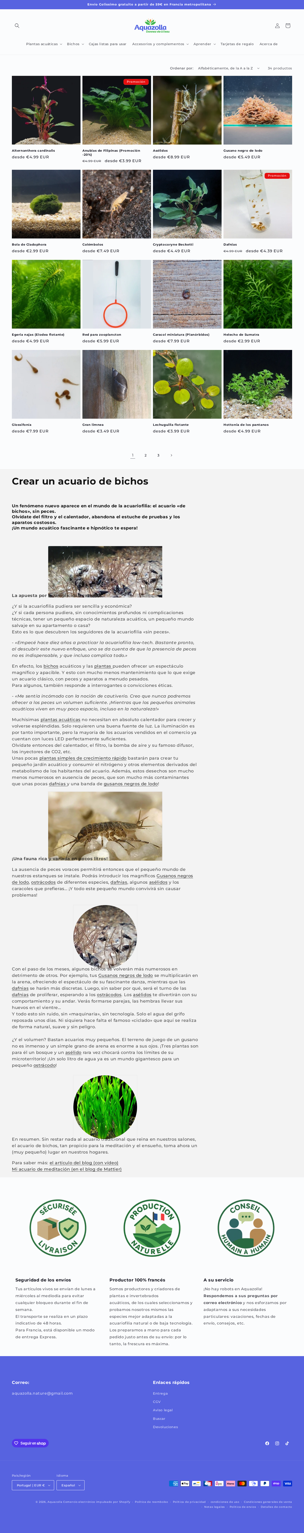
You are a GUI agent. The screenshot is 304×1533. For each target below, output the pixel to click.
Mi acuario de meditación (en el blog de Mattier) (67, 1169)
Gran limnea (93, 425)
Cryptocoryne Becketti (173, 244)
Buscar (159, 1419)
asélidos (158, 882)
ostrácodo (44, 1065)
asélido (73, 1052)
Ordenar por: (181, 68)
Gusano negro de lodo (243, 150)
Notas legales (214, 1507)
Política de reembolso (151, 1502)
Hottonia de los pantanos (246, 425)
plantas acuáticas (61, 719)
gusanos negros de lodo (131, 783)
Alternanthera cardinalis (33, 150)
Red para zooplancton (101, 334)
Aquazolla (55, 1502)
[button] (17, 25)
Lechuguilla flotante (171, 425)
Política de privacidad (189, 1502)
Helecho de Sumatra (241, 334)
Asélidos (160, 150)
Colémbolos (92, 244)
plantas (103, 666)
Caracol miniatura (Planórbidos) (181, 334)
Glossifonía (22, 425)
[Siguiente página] (171, 455)
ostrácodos (43, 882)
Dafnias (230, 244)
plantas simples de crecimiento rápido (83, 758)
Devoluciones (165, 1427)
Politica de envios (243, 1507)
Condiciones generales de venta (268, 1502)
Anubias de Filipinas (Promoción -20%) (111, 152)
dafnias (58, 783)
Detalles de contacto (276, 1507)
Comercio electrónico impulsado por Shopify (96, 1502)
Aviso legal (163, 1410)
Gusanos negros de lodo (125, 975)
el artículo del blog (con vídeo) (84, 1162)
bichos (50, 666)
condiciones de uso (225, 1502)
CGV (157, 1402)
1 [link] (133, 455)
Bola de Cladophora (29, 244)
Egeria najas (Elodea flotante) (38, 334)
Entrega (160, 1393)
